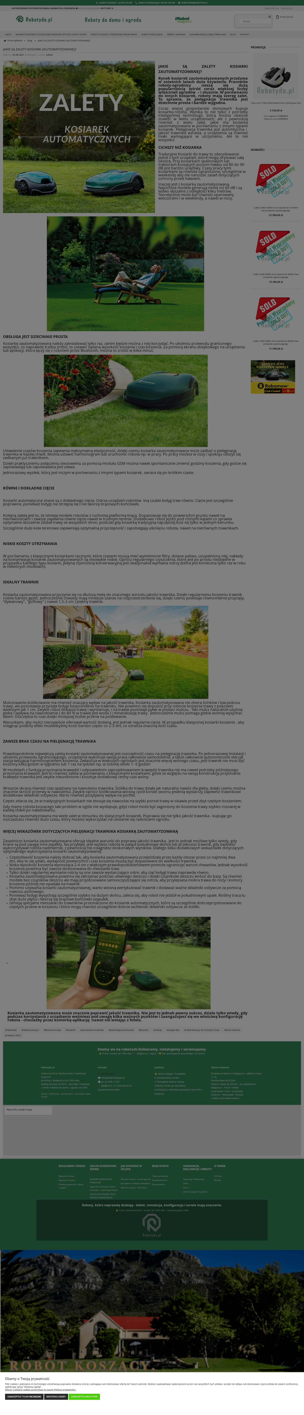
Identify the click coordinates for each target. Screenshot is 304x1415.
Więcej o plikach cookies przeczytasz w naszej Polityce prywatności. (40, 1389)
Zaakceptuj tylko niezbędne (24, 1396)
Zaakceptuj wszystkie (84, 1396)
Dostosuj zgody (56, 1396)
